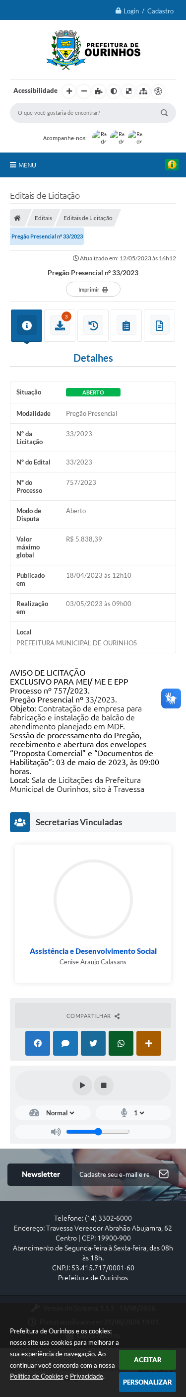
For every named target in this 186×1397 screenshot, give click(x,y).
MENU (27, 164)
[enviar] (164, 1175)
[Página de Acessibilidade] (158, 91)
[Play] (82, 1085)
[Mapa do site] (143, 91)
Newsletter (41, 1174)
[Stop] (104, 1085)
